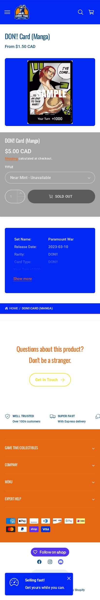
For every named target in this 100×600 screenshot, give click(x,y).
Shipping (11, 158)
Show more (22, 279)
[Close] (69, 578)
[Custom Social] (60, 561)
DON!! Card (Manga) (37, 308)
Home (13, 308)
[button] (7, 12)
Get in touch (46, 379)
